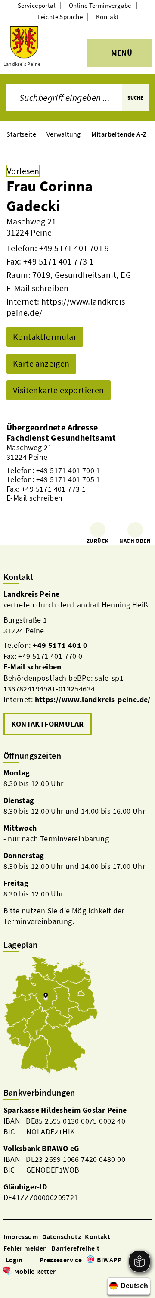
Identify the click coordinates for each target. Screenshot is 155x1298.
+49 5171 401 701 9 (74, 248)
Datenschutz (61, 1236)
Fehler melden (25, 1248)
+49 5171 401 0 (60, 645)
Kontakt (107, 16)
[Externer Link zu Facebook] (7, 1284)
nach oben (135, 541)
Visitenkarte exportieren (58, 390)
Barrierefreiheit (75, 1248)
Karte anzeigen (41, 363)
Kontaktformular (45, 336)
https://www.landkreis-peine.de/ (93, 699)
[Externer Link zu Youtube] (28, 1284)
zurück (97, 541)
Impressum (20, 1236)
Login (14, 1259)
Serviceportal (37, 5)
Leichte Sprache (60, 16)
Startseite (21, 134)
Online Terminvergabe (100, 5)
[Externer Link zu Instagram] (18, 1284)
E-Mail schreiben (37, 288)
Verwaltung (63, 134)
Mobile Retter (35, 1271)
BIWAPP (109, 1259)
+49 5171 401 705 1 (68, 479)
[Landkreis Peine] (77, 663)
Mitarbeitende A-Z (119, 134)
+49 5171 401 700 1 (68, 470)
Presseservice (61, 1259)
